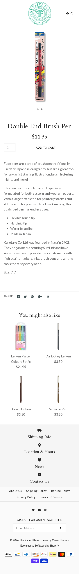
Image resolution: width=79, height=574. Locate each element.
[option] (39, 66)
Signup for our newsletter (39, 519)
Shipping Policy (36, 490)
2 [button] (41, 110)
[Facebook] (39, 510)
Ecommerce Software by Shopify (39, 545)
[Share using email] (47, 296)
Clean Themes (60, 540)
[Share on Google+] (40, 296)
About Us (15, 490)
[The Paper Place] (39, 13)
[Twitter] (33, 510)
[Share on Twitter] (25, 296)
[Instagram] (45, 510)
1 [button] (37, 110)
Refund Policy (60, 490)
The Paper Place (29, 540)
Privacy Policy (26, 497)
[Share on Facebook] (18, 296)
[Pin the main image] (32, 296)
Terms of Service (51, 497)
